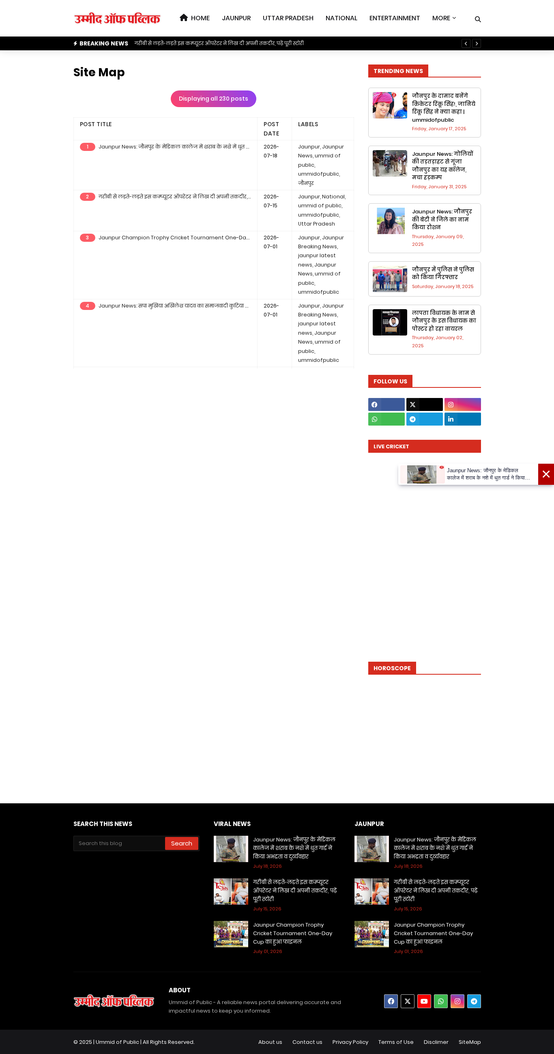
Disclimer (436, 1042)
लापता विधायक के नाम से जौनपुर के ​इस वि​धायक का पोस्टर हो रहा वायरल (444, 321)
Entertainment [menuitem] (394, 18)
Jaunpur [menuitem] (236, 18)
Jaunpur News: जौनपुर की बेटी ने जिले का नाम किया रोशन (442, 219)
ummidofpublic (318, 173)
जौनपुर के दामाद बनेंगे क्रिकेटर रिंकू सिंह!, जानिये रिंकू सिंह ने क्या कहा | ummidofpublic (443, 108)
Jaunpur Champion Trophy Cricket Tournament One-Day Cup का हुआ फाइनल (198, 237)
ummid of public (319, 205)
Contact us (307, 1042)
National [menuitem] (341, 18)
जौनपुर (306, 183)
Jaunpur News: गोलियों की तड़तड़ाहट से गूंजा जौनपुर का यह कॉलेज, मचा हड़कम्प (442, 166)
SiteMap (470, 1042)
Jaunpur (309, 146)
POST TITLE (96, 124)
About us (270, 1042)
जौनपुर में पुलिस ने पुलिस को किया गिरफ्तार (443, 274)
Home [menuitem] (199, 18)
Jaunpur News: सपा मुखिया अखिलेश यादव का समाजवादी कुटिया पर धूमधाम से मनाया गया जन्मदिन (210, 305)
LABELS (308, 124)
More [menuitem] (441, 18)
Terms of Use (396, 1042)
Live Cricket (391, 446)
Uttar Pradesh (316, 223)
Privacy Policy (350, 1042)
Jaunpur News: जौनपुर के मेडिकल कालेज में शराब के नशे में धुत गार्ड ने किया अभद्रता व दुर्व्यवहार (206, 146)
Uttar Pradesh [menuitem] (288, 18)
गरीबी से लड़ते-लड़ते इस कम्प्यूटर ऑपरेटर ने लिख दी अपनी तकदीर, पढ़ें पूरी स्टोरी (219, 43)
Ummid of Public (117, 1042)
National (333, 196)
